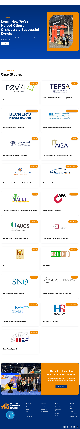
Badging (57, 413)
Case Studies (29, 414)
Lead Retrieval (58, 415)
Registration (58, 406)
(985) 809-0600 (74, 414)
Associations (43, 406)
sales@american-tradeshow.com (74, 417)
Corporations (43, 409)
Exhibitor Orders (44, 411)
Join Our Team (29, 416)
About (27, 409)
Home (27, 406)
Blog (27, 411)
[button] (5, 43)
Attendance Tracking (58, 410)
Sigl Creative (32, 427)
